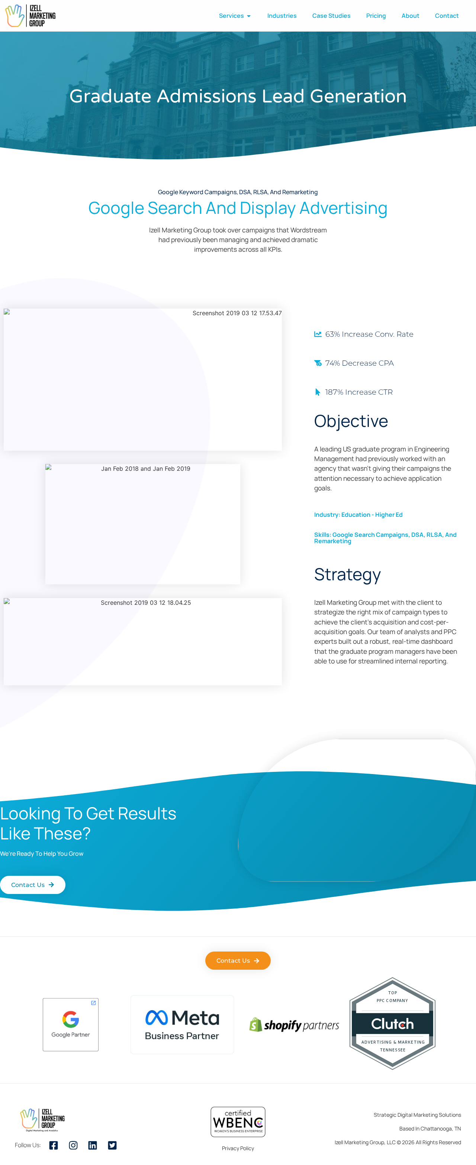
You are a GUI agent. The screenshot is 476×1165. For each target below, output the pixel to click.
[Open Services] (249, 15)
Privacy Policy (238, 1148)
